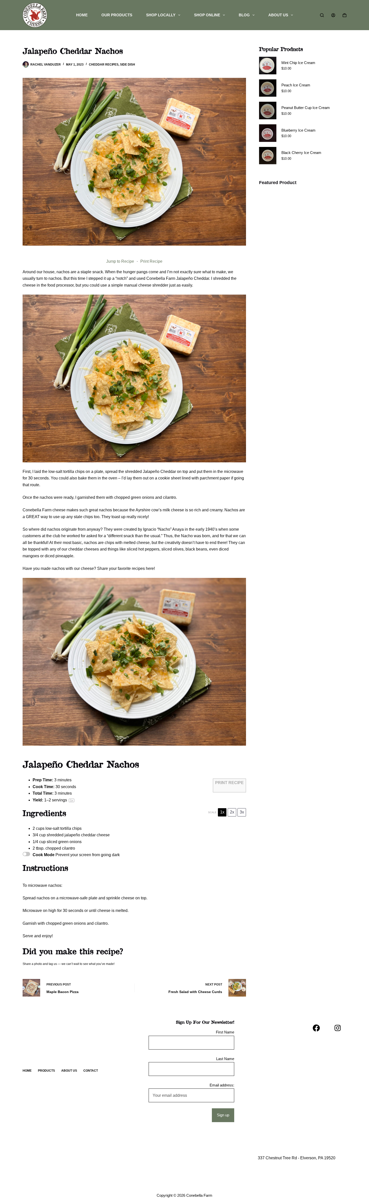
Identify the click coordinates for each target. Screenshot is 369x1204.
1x (222, 812)
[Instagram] (337, 1028)
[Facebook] (316, 1028)
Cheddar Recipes (103, 64)
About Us (278, 15)
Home (82, 15)
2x (232, 812)
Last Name (225, 1059)
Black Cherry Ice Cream (301, 152)
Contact (90, 1070)
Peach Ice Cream (295, 85)
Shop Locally (160, 15)
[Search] (322, 15)
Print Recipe (151, 261)
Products (46, 1070)
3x (242, 812)
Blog (244, 15)
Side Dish (127, 64)
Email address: (222, 1085)
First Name (225, 1032)
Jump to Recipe (120, 261)
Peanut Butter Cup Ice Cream (305, 107)
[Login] (333, 15)
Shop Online (207, 15)
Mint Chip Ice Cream (298, 63)
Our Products (116, 15)
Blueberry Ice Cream (298, 130)
